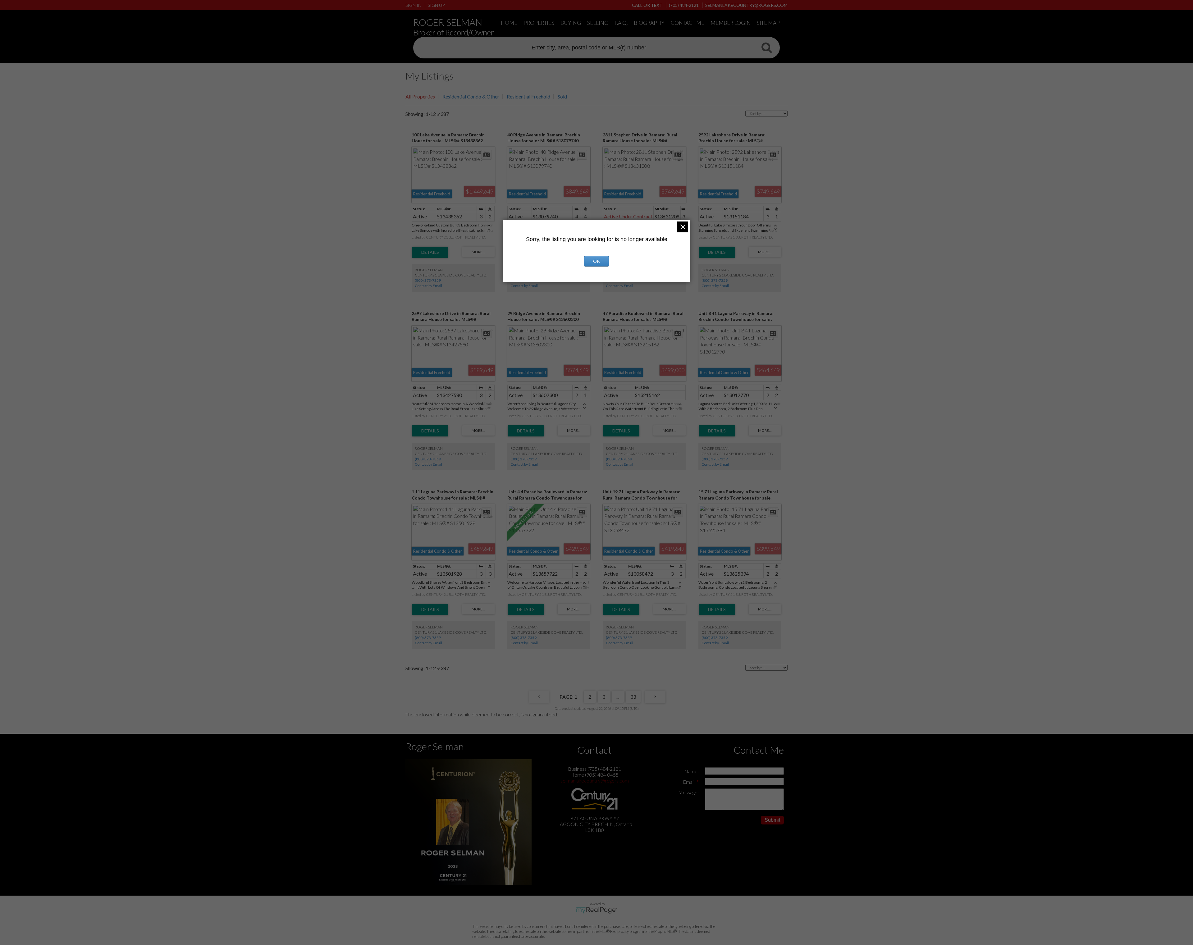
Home (509, 23)
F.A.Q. (621, 23)
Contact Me (687, 23)
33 (633, 697)
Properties (538, 23)
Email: (690, 782)
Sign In (413, 5)
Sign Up (436, 5)
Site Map (768, 23)
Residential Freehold (528, 96)
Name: (691, 771)
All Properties (420, 96)
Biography (649, 23)
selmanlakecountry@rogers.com (594, 780)
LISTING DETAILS (430, 252)
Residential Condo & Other (470, 96)
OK (596, 261)
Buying (570, 23)
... (617, 697)
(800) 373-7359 (428, 280)
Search (766, 47)
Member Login (731, 23)
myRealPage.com (597, 910)
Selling (597, 23)
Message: (688, 792)
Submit (772, 820)
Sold (562, 96)
